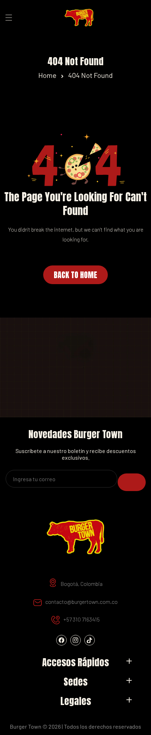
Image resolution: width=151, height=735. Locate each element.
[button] (8, 17)
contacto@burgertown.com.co (81, 601)
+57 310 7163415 (81, 619)
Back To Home (75, 275)
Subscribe (132, 482)
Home (47, 75)
